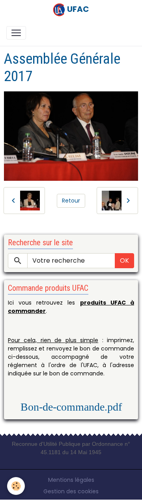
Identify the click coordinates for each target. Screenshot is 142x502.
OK (124, 260)
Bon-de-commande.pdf (71, 407)
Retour (71, 201)
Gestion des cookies (71, 491)
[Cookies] (16, 486)
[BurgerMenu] (16, 33)
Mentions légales (71, 480)
